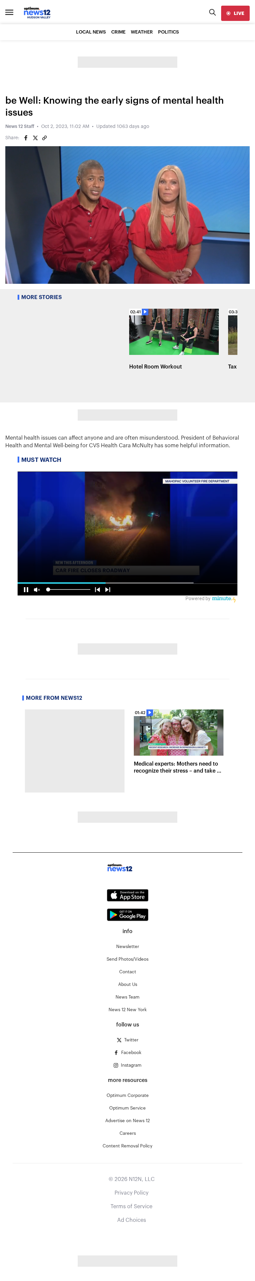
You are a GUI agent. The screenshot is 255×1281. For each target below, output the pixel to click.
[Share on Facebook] (26, 138)
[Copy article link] (44, 138)
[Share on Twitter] (35, 138)
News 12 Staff (19, 126)
